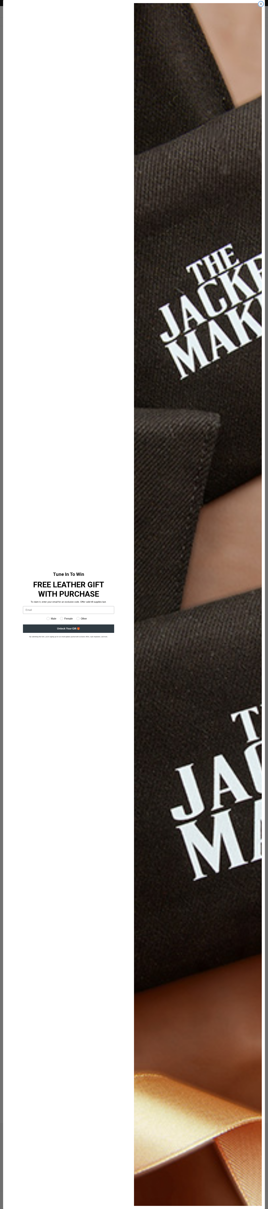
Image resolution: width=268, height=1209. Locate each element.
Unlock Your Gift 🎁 (68, 628)
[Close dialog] (261, 4)
